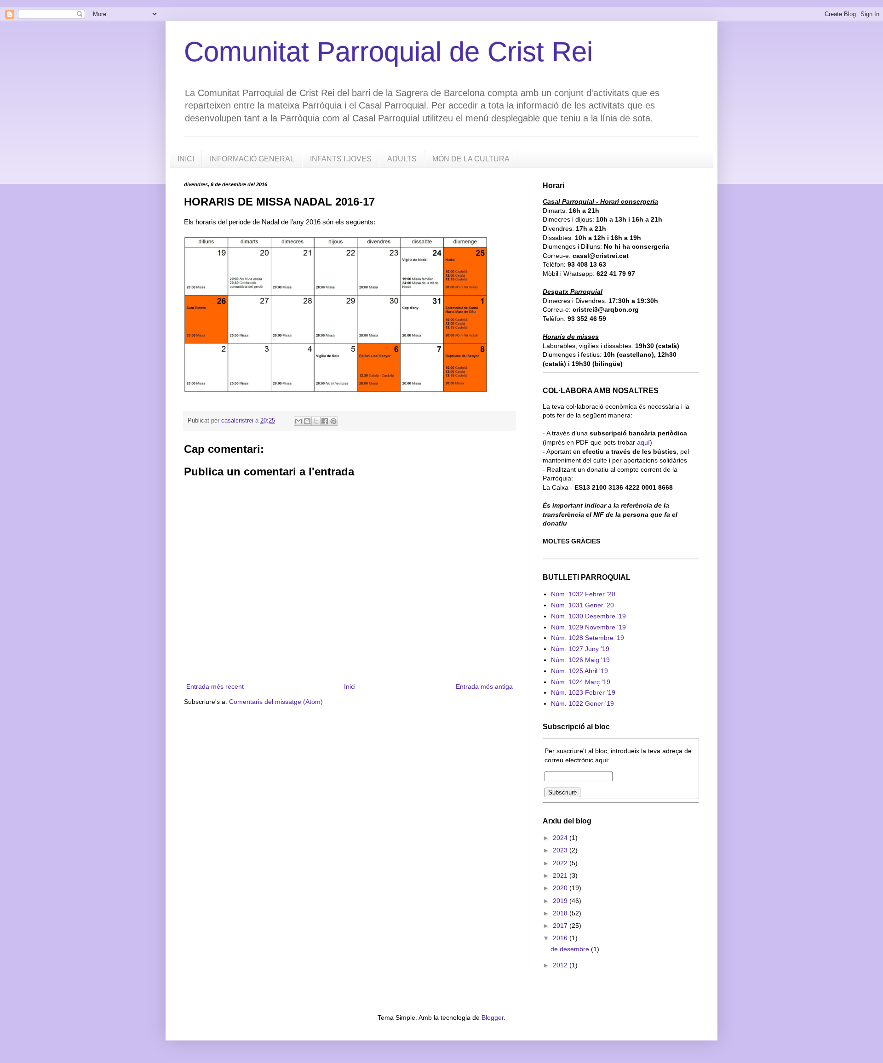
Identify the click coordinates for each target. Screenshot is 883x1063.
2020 (561, 888)
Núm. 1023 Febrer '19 (583, 692)
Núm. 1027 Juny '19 (580, 648)
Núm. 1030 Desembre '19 (588, 616)
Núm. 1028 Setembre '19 (587, 637)
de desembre (570, 949)
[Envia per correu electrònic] (298, 421)
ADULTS (402, 159)
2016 (561, 938)
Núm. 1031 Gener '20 (582, 605)
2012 (561, 965)
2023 (561, 850)
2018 (561, 913)
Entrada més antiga (484, 686)
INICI (186, 159)
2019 (561, 900)
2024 (561, 837)
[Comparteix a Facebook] (324, 421)
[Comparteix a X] (316, 421)
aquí (643, 442)
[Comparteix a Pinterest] (333, 421)
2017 (561, 925)
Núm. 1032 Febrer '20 (583, 594)
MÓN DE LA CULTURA (471, 159)
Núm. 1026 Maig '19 (580, 659)
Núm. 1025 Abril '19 (579, 670)
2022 (561, 863)
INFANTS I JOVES (341, 159)
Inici (349, 686)
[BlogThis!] (307, 421)
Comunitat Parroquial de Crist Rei (388, 51)
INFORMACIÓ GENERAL (252, 159)
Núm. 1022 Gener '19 (582, 703)
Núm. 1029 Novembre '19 (588, 627)
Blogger (493, 1017)
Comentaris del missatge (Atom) (276, 701)
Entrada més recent (215, 686)
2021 (561, 875)
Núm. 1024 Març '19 (580, 682)
